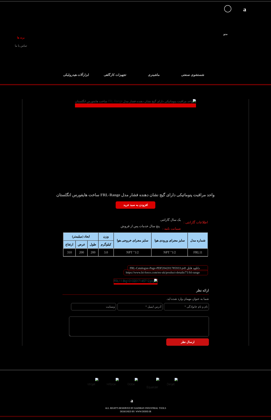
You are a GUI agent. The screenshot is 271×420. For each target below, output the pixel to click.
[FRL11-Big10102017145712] (136, 282)
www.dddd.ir (143, 411)
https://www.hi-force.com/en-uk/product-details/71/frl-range (163, 272)
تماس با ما (21, 45)
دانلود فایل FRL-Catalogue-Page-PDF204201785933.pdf (165, 268)
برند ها (21, 37)
